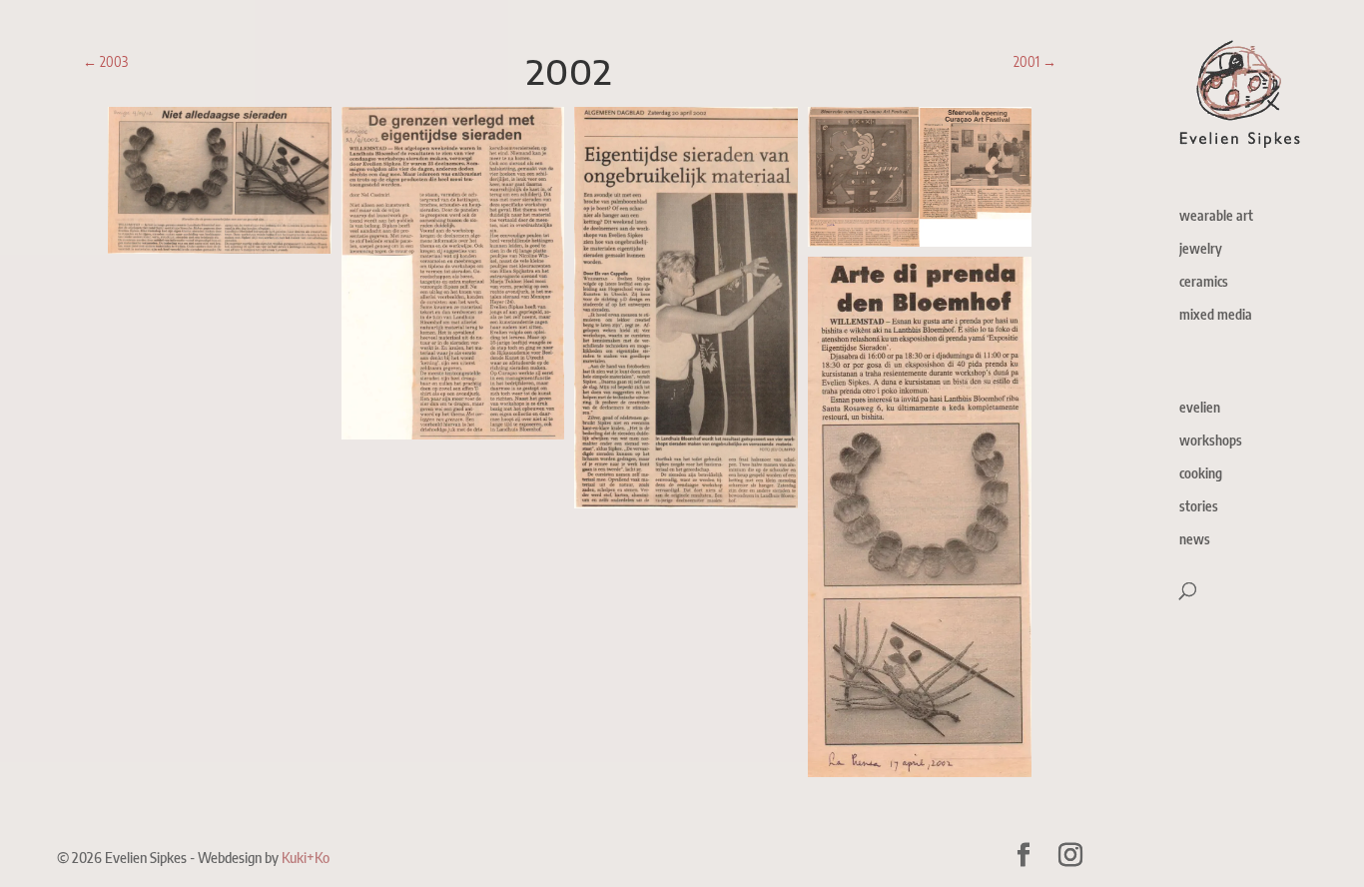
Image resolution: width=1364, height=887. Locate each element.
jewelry (1200, 249)
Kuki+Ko (306, 857)
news (1194, 539)
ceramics (1203, 282)
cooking (1200, 473)
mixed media (1215, 315)
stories (1198, 506)
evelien (1199, 408)
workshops (1210, 441)
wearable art (1216, 216)
